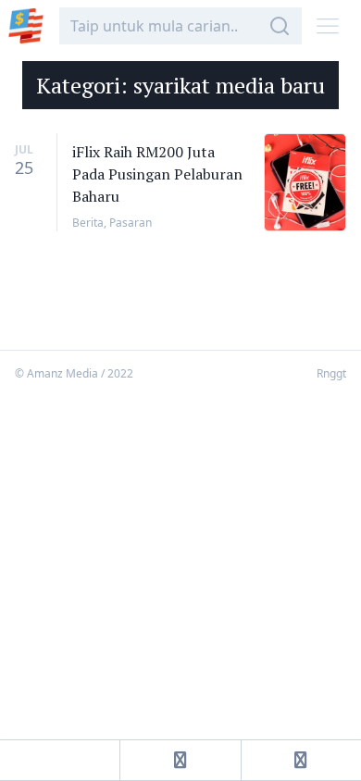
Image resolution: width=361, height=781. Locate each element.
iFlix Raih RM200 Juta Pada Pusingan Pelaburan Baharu (157, 174)
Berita (88, 222)
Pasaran (130, 222)
